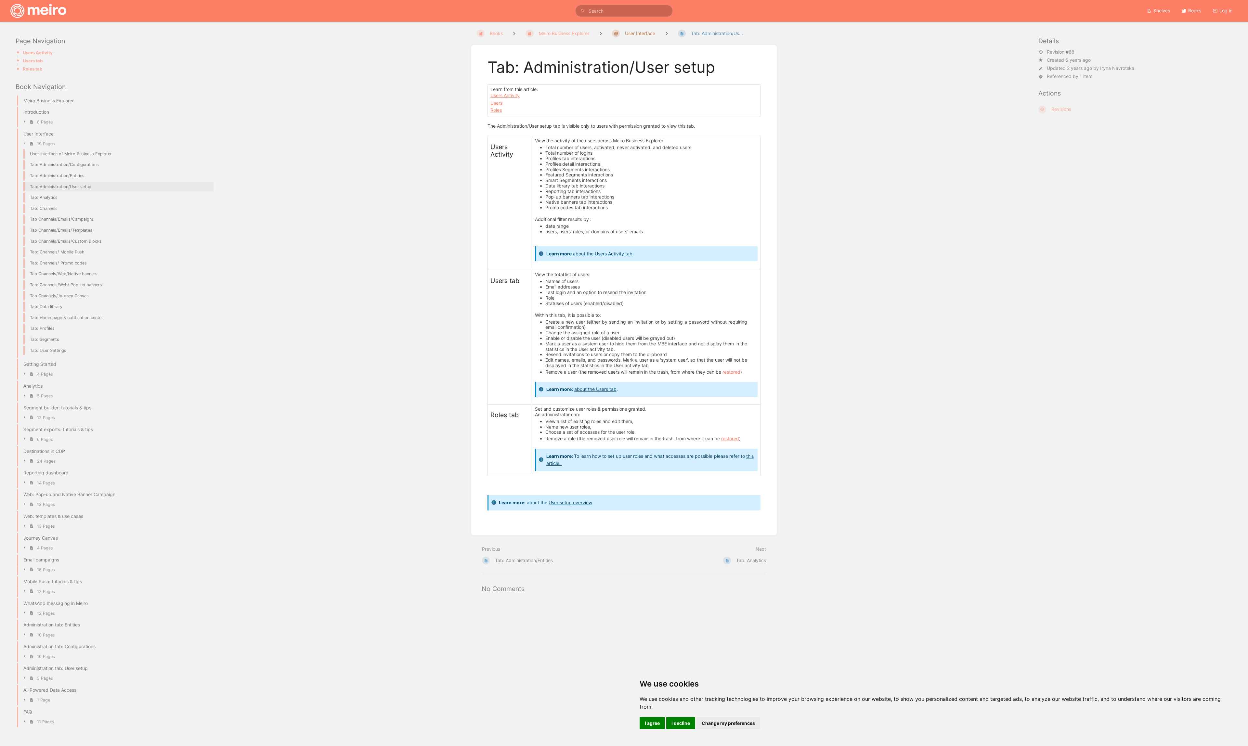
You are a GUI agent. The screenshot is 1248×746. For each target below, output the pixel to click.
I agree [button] (652, 723)
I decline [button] (680, 723)
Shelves (1161, 10)
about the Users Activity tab (602, 253)
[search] (624, 11)
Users (496, 103)
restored (731, 372)
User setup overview (570, 502)
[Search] (582, 11)
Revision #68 (1060, 52)
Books (1194, 10)
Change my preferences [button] (728, 723)
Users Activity (38, 52)
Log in (1225, 10)
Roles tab (32, 68)
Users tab (33, 60)
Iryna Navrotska (1117, 68)
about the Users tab (595, 389)
